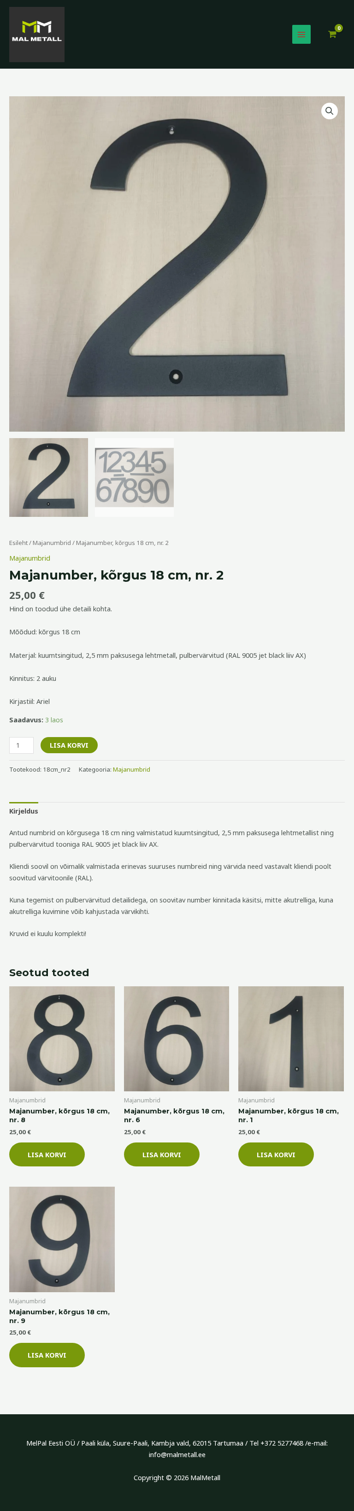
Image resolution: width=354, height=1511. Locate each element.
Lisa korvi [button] (47, 1154)
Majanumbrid (52, 543)
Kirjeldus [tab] (23, 810)
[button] (329, 111)
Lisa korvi (69, 745)
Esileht (18, 543)
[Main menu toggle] (301, 34)
